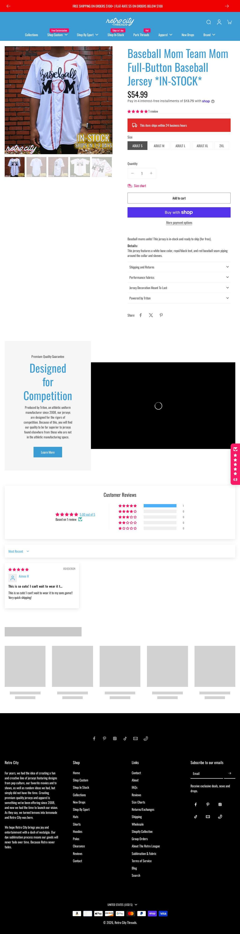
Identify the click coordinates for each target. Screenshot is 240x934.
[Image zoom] (58, 100)
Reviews (77, 853)
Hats (75, 816)
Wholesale (138, 824)
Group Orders (140, 838)
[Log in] (219, 22)
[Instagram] (115, 738)
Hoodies (77, 831)
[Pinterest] (104, 738)
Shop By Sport (81, 809)
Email (196, 773)
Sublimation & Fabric (144, 853)
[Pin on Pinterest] (161, 315)
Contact (77, 860)
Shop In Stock (81, 787)
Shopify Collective (142, 831)
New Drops (79, 802)
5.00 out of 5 (87, 514)
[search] (208, 22)
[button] (138, 111)
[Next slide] (227, 6)
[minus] (132, 173)
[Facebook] (94, 738)
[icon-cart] (229, 22)
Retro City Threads (125, 922)
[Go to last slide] (8, 6)
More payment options (179, 223)
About (135, 780)
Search (136, 875)
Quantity (132, 163)
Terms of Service (142, 860)
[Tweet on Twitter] (151, 315)
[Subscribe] (229, 774)
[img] (18, 569)
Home (76, 772)
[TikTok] (125, 738)
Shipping (137, 816)
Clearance (79, 846)
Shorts (77, 824)
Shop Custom (80, 780)
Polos (76, 838)
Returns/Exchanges (143, 809)
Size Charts (138, 802)
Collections (79, 794)
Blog (134, 868)
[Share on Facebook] (140, 315)
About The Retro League (146, 846)
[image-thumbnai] (15, 167)
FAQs (134, 787)
